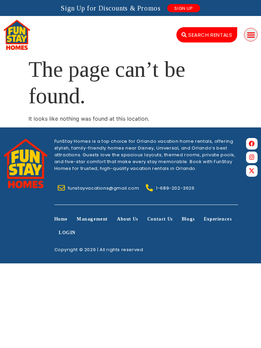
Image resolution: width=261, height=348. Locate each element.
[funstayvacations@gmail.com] (61, 187)
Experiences (218, 219)
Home (61, 219)
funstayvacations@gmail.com (103, 188)
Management (92, 219)
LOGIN (67, 232)
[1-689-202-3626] (149, 187)
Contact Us (160, 219)
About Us (127, 219)
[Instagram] (252, 157)
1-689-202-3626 (175, 188)
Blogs (188, 219)
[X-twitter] (252, 171)
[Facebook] (252, 144)
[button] (251, 34)
